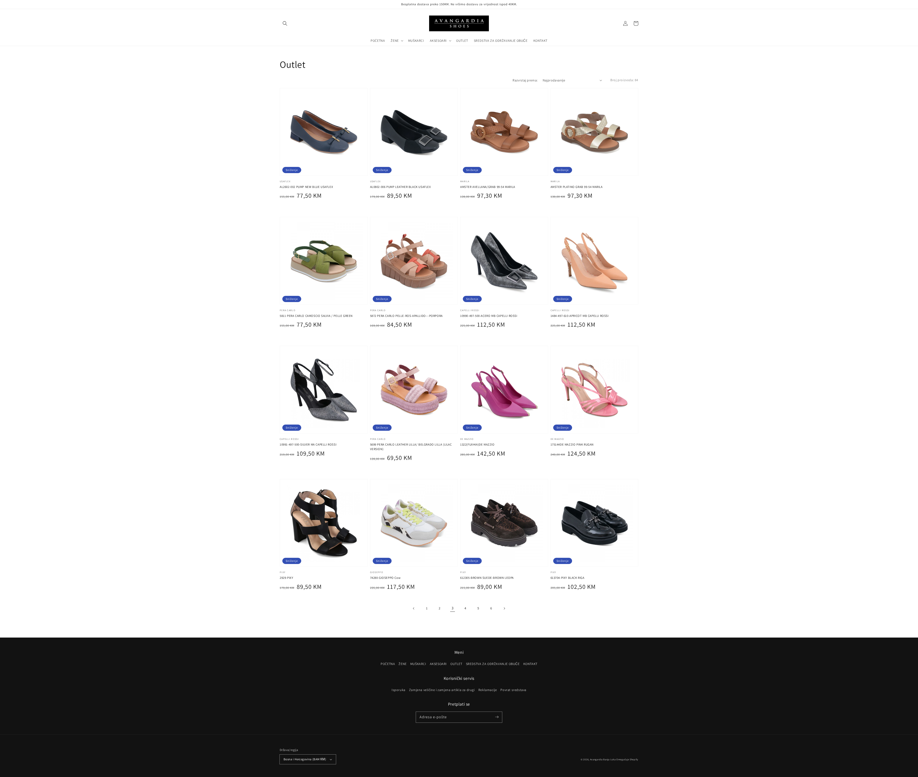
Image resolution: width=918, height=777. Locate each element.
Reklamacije (487, 690)
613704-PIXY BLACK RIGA (568, 578)
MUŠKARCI (418, 664)
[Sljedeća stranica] (504, 608)
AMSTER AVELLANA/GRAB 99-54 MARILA (487, 187)
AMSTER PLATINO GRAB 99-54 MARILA (577, 187)
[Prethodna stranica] (414, 608)
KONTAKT (530, 664)
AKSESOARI (438, 664)
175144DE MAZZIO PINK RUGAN (572, 444)
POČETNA (388, 664)
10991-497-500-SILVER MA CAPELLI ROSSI (308, 444)
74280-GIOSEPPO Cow (385, 578)
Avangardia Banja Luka (603, 759)
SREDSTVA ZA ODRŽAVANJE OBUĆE (493, 664)
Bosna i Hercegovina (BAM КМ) (305, 759)
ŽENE (402, 664)
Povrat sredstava (513, 690)
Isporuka (398, 690)
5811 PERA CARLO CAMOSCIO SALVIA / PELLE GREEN (316, 316)
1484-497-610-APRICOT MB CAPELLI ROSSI (580, 316)
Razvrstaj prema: (525, 80)
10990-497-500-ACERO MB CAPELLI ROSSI (488, 316)
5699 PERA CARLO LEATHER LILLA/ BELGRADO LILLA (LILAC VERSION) (411, 446)
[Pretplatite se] (497, 717)
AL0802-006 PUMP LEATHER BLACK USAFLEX (400, 187)
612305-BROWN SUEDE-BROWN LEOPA (487, 578)
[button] (285, 23)
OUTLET (456, 664)
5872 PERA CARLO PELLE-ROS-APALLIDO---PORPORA (406, 316)
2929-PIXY (286, 578)
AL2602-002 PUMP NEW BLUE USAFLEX (306, 187)
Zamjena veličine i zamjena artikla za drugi (442, 690)
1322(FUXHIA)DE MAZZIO (477, 444)
